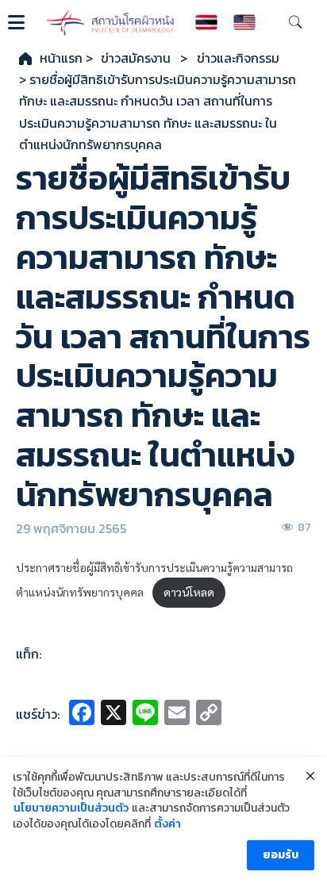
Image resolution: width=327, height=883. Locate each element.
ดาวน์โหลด (189, 592)
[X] (113, 714)
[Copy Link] (209, 714)
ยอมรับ (280, 855)
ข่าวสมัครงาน (136, 58)
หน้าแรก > (66, 57)
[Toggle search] (295, 22)
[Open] (16, 22)
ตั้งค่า (167, 824)
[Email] (177, 714)
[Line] (145, 714)
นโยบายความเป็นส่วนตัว (71, 808)
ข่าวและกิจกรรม (238, 58)
